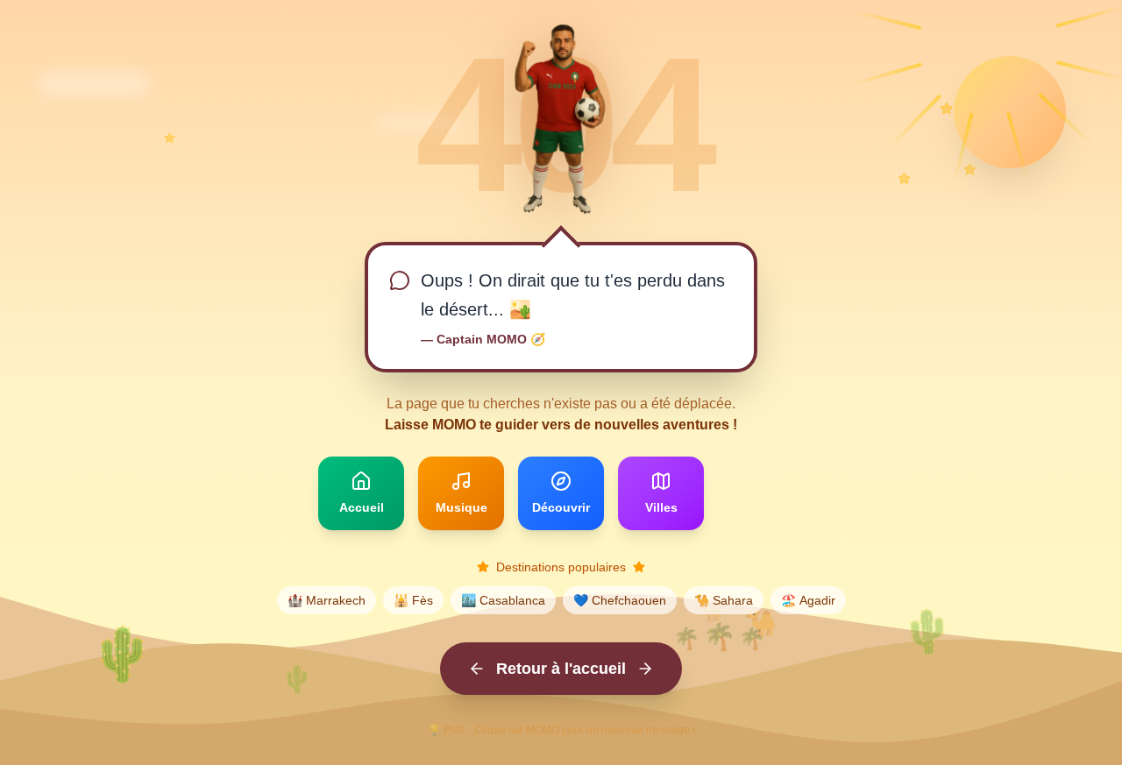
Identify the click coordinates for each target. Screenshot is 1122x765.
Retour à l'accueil (561, 668)
